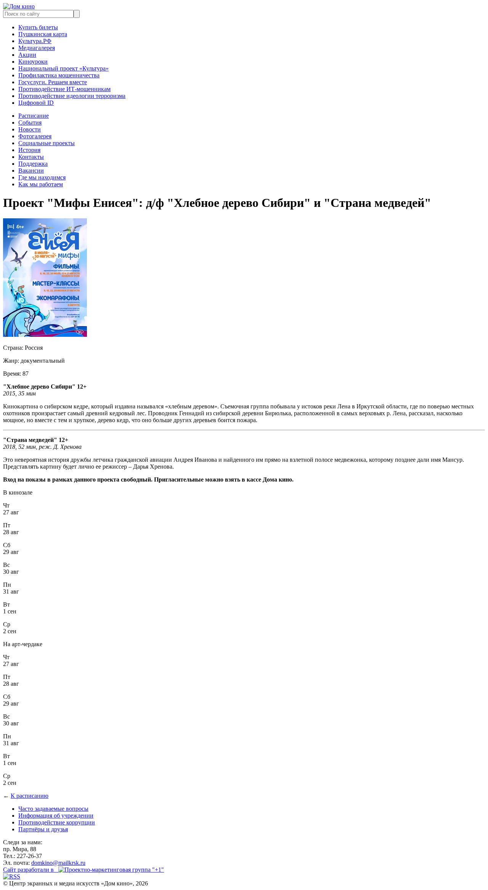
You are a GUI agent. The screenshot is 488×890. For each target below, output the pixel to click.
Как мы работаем (40, 184)
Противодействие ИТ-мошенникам (64, 89)
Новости (29, 129)
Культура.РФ (34, 41)
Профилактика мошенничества (59, 75)
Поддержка (33, 163)
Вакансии (31, 170)
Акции (27, 54)
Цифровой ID (36, 102)
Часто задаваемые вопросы (53, 808)
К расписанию (29, 795)
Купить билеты (38, 27)
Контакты (31, 157)
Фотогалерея (34, 136)
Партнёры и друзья (43, 829)
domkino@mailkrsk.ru (58, 863)
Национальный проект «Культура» (63, 68)
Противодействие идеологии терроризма (71, 96)
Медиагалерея (36, 48)
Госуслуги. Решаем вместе (52, 82)
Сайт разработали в (30, 869)
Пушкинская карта (42, 34)
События (30, 122)
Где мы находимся (42, 177)
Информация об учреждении (55, 815)
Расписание (33, 115)
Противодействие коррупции (56, 822)
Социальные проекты (46, 143)
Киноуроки (33, 61)
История (29, 150)
